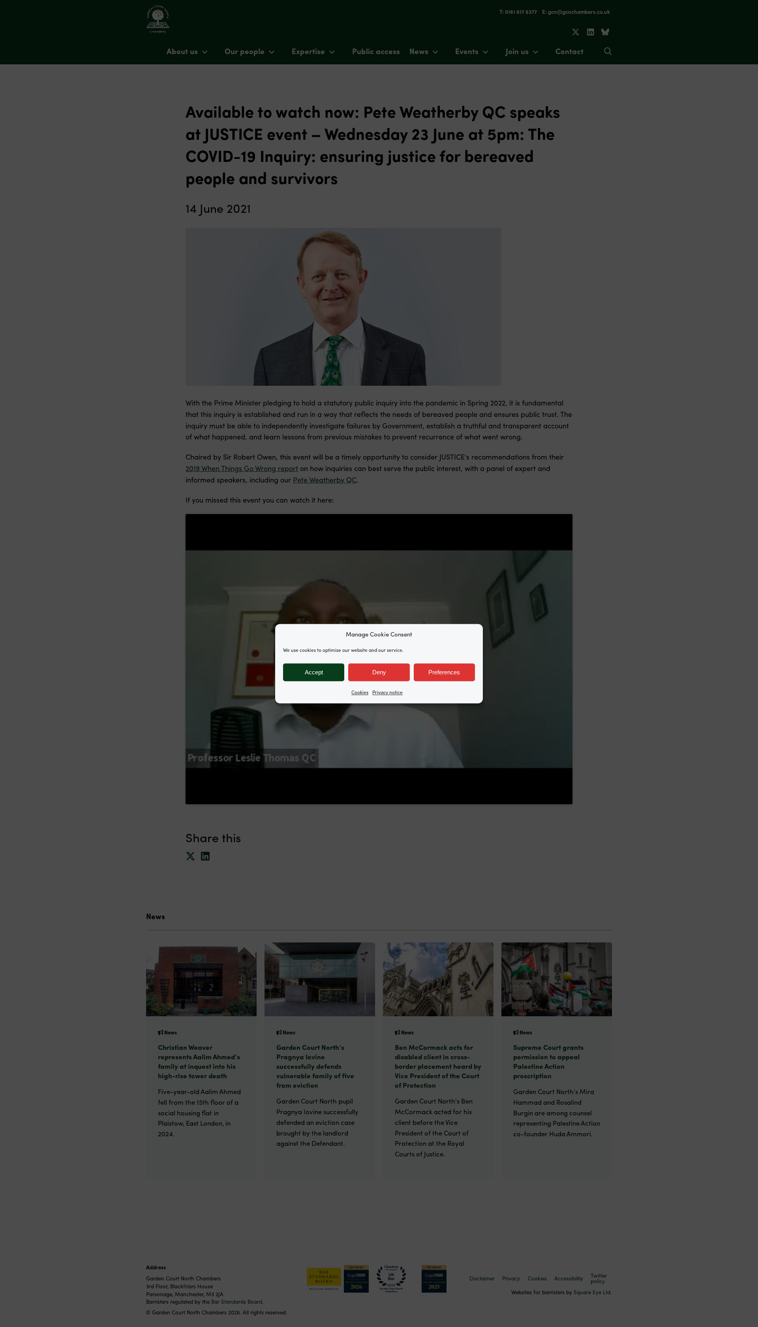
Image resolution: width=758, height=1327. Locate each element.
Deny (379, 672)
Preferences (444, 672)
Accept (314, 672)
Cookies (359, 692)
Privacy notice (387, 692)
